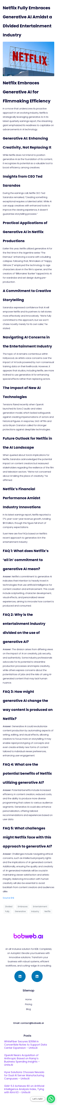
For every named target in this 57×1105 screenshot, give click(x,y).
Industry (35, 911)
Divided (8, 906)
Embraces (23, 906)
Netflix (47, 911)
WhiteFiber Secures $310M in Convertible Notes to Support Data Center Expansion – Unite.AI (25, 1045)
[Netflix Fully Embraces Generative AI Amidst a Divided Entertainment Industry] (28, 58)
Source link (8, 897)
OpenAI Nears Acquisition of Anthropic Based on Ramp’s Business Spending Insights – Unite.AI (22, 1060)
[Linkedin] (20, 976)
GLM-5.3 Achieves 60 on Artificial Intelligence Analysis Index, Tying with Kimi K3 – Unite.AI (24, 1089)
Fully (7, 911)
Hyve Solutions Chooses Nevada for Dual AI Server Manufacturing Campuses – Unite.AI (24, 1075)
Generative (20, 911)
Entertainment (40, 906)
